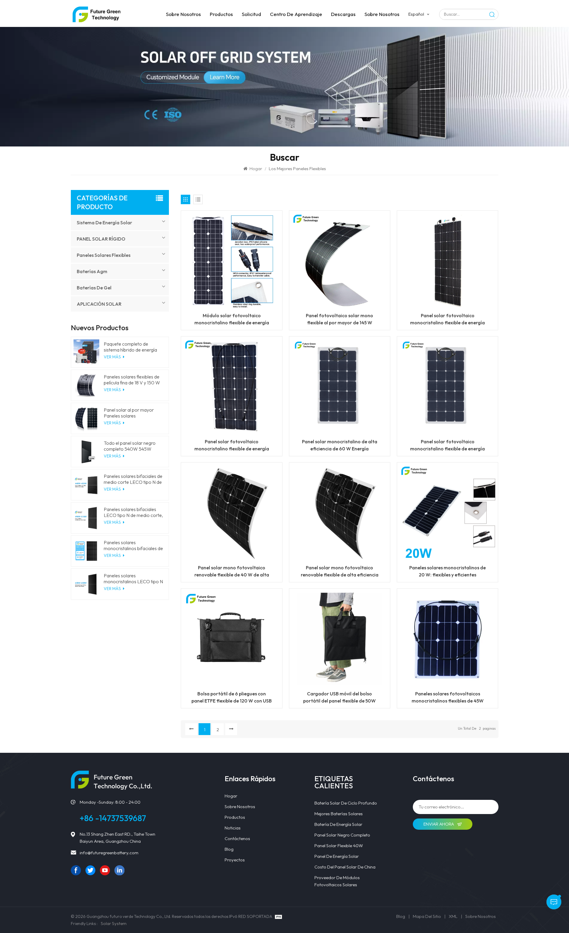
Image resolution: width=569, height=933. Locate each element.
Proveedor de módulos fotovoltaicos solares (337, 881)
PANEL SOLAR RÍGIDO (101, 239)
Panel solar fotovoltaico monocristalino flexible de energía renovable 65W (447, 445)
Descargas (343, 14)
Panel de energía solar (336, 856)
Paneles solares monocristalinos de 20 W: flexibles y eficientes (447, 571)
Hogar (256, 168)
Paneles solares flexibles (103, 255)
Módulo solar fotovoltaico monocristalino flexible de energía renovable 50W (231, 319)
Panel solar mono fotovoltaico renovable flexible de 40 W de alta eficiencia (231, 571)
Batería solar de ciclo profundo (345, 803)
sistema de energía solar (104, 222)
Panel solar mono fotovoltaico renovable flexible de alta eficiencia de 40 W (339, 571)
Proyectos (235, 860)
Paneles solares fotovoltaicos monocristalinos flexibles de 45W (448, 697)
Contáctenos (237, 838)
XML (453, 916)
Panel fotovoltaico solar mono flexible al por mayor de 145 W (339, 318)
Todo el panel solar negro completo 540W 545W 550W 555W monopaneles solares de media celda (132, 446)
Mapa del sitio (427, 916)
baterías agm (92, 271)
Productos (221, 14)
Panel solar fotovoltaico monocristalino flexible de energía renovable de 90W (231, 445)
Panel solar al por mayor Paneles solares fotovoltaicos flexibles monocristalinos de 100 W (130, 413)
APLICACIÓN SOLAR (99, 304)
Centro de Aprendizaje (296, 14)
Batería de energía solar (338, 824)
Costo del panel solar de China (344, 867)
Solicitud (251, 14)
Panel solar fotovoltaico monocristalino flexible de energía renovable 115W (447, 319)
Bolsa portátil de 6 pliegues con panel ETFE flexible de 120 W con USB (231, 697)
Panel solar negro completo (342, 835)
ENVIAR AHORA (439, 824)
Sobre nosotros (183, 14)
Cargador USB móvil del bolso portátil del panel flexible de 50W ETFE (339, 697)
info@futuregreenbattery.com (109, 852)
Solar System (114, 923)
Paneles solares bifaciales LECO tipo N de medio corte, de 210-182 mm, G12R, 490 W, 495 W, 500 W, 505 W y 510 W (133, 512)
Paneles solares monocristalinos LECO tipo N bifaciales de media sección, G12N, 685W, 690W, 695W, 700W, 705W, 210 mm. (133, 578)
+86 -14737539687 (113, 818)
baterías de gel (94, 288)
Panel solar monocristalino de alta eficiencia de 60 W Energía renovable (339, 445)
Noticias (233, 828)
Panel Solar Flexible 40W (338, 845)
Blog (229, 849)
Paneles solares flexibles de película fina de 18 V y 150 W (132, 380)
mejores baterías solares (338, 813)
